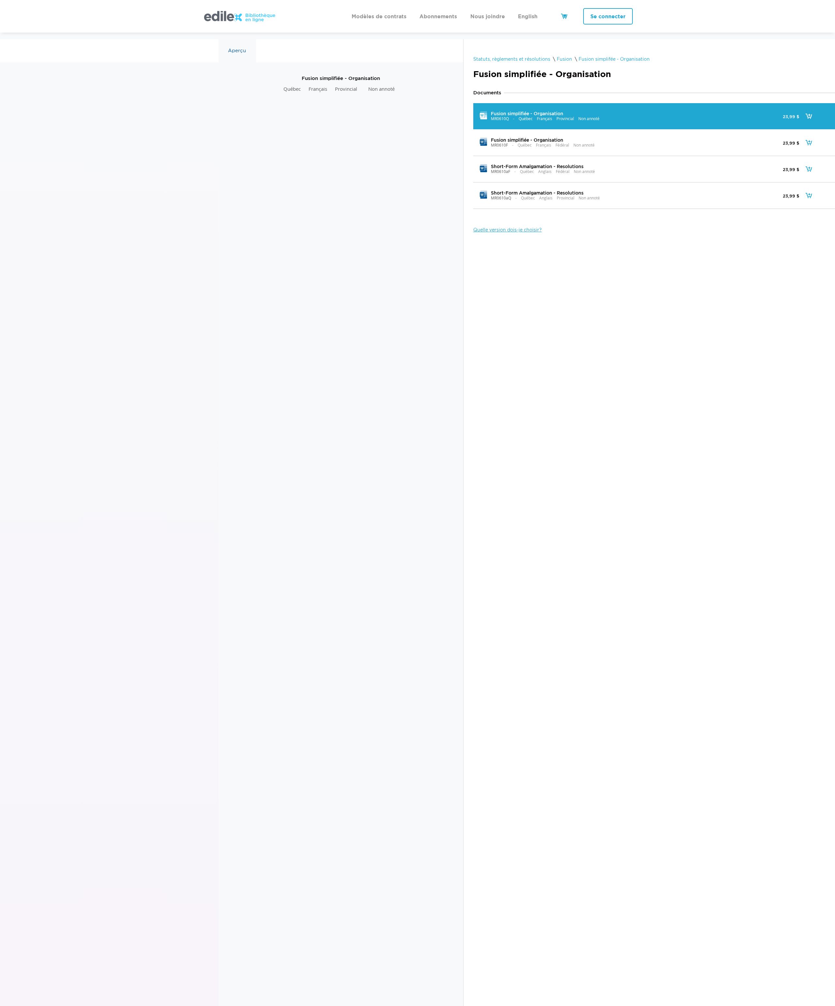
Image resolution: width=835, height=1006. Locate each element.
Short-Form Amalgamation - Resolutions (537, 166)
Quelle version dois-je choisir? (507, 229)
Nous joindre (487, 16)
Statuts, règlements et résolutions (511, 59)
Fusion (564, 59)
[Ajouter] (808, 116)
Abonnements (438, 16)
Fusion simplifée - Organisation (614, 59)
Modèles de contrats (379, 16)
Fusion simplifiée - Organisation (527, 113)
